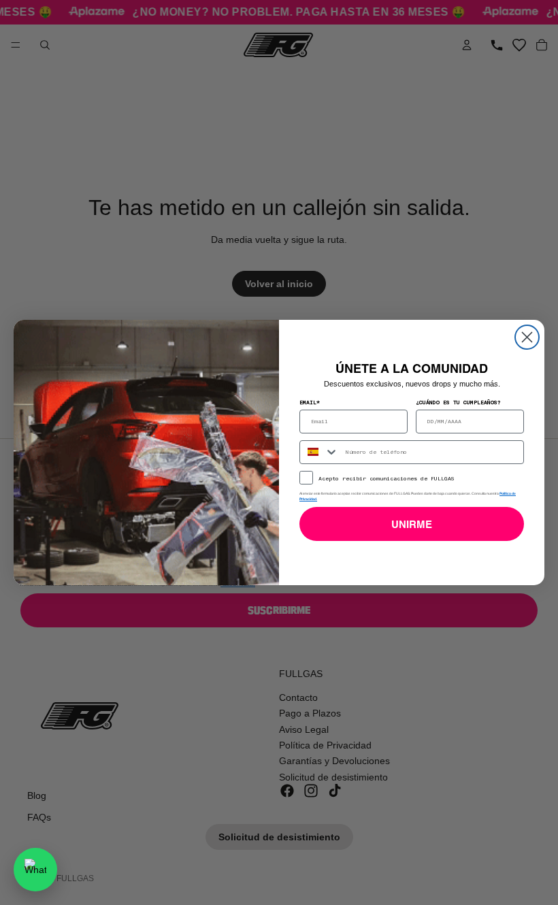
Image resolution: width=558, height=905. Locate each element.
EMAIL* (309, 402)
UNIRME (411, 524)
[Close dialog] (527, 337)
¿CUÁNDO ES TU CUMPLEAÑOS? (458, 402)
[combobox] (319, 452)
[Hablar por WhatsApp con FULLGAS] (35, 869)
